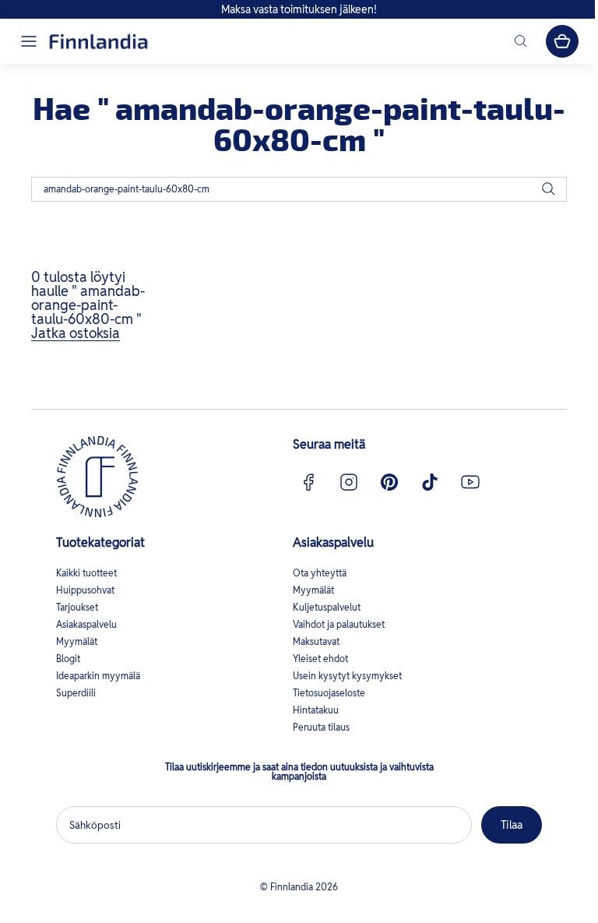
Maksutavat (316, 641)
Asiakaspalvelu (86, 624)
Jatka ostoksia (75, 333)
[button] (28, 41)
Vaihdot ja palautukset (339, 624)
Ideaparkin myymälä (98, 676)
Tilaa (511, 825)
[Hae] (548, 189)
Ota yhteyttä (319, 573)
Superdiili (76, 693)
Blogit (68, 658)
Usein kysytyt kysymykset (347, 676)
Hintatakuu (316, 710)
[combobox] (299, 189)
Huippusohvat (85, 590)
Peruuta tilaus (321, 727)
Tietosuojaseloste (329, 693)
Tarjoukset (77, 607)
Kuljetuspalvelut (327, 607)
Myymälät (76, 641)
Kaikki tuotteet (86, 573)
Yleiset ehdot (320, 658)
